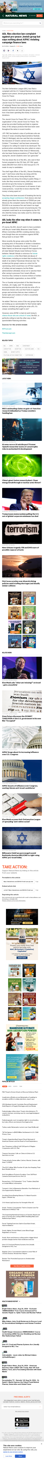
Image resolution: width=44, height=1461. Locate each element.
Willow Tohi (13, 442)
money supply (16, 56)
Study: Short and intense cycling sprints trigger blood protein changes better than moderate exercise (20, 1238)
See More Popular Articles (22, 1266)
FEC (6, 56)
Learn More (8, 1456)
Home (4, 30)
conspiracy (18, 55)
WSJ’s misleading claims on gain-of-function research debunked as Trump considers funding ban (21, 410)
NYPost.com (6, 329)
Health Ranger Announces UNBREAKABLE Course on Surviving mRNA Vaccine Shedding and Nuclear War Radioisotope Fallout (21, 1334)
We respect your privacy (22, 1411)
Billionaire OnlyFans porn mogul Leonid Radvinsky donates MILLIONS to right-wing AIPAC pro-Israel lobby (20, 855)
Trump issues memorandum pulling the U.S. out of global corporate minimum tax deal (20, 515)
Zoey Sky (12, 545)
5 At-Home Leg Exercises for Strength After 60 (18, 1202)
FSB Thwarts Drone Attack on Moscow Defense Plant (20, 1092)
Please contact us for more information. (14, 900)
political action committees (28, 56)
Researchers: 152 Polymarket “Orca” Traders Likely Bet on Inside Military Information (20, 1182)
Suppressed (5, 58)
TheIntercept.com (8, 333)
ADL (6, 55)
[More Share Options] (22, 51)
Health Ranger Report (10, 1301)
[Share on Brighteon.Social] (4, 51)
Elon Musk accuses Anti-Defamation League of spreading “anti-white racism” (21, 820)
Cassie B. (12, 46)
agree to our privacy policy (13, 1452)
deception (32, 55)
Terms (11, 1434)
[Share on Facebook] (13, 51)
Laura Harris (13, 511)
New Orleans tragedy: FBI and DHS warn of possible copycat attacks (20, 548)
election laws (29, 349)
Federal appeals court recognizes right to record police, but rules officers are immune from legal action (20, 1121)
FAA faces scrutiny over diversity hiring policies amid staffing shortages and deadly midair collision (21, 583)
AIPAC (10, 55)
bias (13, 55)
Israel (9, 56)
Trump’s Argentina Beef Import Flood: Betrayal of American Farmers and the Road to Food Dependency (20, 1140)
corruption (25, 55)
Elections (10, 30)
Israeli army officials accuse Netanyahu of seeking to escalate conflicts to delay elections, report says (19, 1098)
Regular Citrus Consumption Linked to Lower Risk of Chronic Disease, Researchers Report (19, 1252)
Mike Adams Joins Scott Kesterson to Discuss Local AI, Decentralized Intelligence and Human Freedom (22, 1322)
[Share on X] (18, 51)
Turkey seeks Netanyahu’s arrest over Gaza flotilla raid (20, 1127)
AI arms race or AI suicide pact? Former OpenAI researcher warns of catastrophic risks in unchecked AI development (20, 446)
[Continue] (40, 1406)
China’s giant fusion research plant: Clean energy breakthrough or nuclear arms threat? (21, 481)
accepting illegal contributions (13, 198)
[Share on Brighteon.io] (9, 51)
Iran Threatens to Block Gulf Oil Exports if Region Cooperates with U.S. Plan (18, 1147)
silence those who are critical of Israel (16, 316)
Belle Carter (13, 578)
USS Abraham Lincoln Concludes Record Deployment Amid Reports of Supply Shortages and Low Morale (19, 1105)
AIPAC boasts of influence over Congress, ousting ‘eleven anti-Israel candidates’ (20, 787)
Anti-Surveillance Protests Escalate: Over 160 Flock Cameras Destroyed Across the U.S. (19, 1175)
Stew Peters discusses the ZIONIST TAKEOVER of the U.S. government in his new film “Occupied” (21, 718)
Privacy (6, 1434)
